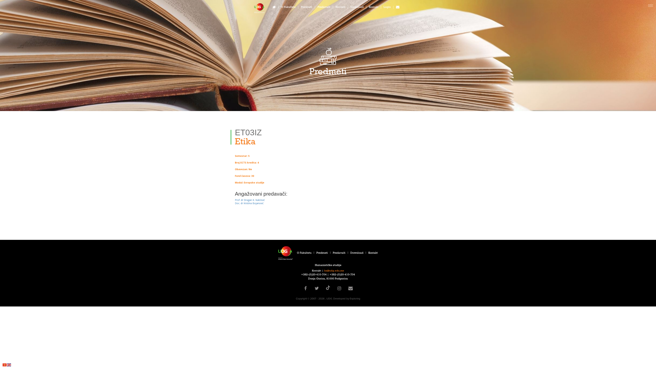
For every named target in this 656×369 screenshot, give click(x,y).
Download (357, 7)
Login (387, 7)
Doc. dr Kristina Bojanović (249, 203)
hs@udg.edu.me (334, 271)
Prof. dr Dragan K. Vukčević (250, 200)
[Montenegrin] (5, 364)
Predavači (324, 7)
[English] (9, 364)
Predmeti (306, 7)
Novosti (340, 7)
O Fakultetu (288, 7)
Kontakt (373, 7)
